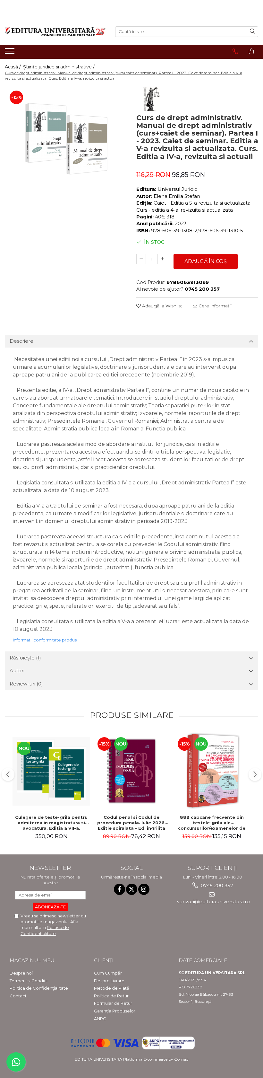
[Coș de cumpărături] (251, 51)
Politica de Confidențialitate (39, 988)
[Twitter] (131, 889)
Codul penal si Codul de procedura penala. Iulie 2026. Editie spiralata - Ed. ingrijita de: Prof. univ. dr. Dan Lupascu (131, 823)
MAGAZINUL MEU (32, 960)
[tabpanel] (66, 143)
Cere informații (214, 306)
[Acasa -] (55, 31)
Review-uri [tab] (26, 684)
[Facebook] (119, 889)
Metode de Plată (111, 988)
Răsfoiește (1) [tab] (25, 658)
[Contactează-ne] (235, 51)
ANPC (100, 1018)
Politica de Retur (111, 995)
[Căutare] (252, 31)
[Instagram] (143, 889)
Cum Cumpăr (108, 973)
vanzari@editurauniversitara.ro (213, 901)
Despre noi (21, 973)
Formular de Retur (113, 1003)
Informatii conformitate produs (45, 639)
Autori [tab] (17, 670)
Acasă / (13, 67)
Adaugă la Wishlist (161, 306)
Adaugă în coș (205, 261)
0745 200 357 (216, 885)
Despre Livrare (109, 980)
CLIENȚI (104, 960)
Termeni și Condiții (28, 980)
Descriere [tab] (21, 341)
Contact (18, 995)
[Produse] (10, 53)
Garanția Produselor (114, 1010)
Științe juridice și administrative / (59, 67)
